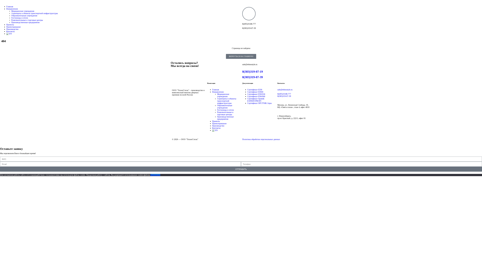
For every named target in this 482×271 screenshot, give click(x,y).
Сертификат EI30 (254, 90)
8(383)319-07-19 (252, 71)
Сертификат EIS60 (255, 92)
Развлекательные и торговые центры (27, 20)
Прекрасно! (155, 175)
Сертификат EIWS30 (256, 94)
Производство (12, 29)
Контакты (10, 31)
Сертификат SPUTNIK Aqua (259, 103)
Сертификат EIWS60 (256, 96)
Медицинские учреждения (22, 11)
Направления (12, 9)
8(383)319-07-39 (252, 77)
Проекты (10, 25)
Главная (9, 7)
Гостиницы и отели (19, 18)
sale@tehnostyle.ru (284, 90)
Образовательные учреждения (24, 16)
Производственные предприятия (25, 22)
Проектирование (13, 27)
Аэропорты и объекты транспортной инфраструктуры (34, 13)
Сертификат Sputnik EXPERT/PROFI (255, 100)
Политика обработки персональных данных (261, 139)
